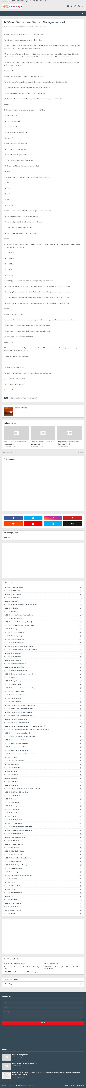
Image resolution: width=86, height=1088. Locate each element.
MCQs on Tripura (43, 882)
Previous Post (7, 452)
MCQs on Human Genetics (43, 702)
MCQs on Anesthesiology (43, 591)
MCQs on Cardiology (43, 629)
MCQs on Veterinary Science (43, 893)
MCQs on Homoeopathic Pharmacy (43, 695)
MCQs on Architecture (43, 601)
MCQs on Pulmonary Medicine (43, 844)
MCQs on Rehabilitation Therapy (43, 851)
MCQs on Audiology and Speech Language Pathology (43, 605)
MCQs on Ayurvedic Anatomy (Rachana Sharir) (43, 615)
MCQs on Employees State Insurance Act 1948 (43, 674)
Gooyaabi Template (28, 1085)
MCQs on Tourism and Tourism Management (20, 26)
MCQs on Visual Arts (43, 900)
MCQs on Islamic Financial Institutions (43, 750)
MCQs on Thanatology (43, 872)
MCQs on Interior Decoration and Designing (43, 733)
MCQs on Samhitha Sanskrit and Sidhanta (43, 858)
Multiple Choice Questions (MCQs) (14, 963)
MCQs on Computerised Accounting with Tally (43, 646)
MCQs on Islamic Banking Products (43, 740)
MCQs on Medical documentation (43, 761)
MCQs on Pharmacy (43, 816)
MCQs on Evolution (43, 677)
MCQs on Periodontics (43, 813)
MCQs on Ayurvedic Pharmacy (43, 618)
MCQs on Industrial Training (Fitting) (43, 719)
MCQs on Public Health (43, 841)
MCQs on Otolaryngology (43, 806)
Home (66, 1085)
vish (25, 408)
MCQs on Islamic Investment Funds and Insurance (43, 754)
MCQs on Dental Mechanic (43, 660)
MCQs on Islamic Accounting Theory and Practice (43, 736)
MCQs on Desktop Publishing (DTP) (43, 664)
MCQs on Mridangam (43, 771)
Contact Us (80, 1085)
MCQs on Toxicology (43, 879)
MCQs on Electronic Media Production (43, 670)
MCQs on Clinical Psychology (43, 636)
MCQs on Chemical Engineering (43, 632)
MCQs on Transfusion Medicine (43, 587)
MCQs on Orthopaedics (43, 802)
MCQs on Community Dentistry (43, 639)
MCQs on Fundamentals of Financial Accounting (43, 688)
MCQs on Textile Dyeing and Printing (43, 865)
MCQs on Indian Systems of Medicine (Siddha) (43, 716)
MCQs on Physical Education (43, 823)
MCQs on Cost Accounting (43, 653)
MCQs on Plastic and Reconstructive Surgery (43, 830)
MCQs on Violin (43, 896)
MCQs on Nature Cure (43, 778)
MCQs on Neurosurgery (43, 785)
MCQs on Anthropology (43, 598)
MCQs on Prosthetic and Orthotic (43, 837)
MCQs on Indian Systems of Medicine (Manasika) (43, 705)
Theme (11, 1085)
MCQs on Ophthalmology (43, 795)
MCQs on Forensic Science (43, 684)
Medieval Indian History (43, 907)
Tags (16, 979)
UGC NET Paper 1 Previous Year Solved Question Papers (21, 972)
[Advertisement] (43, 560)
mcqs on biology (43, 913)
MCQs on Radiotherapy (43, 847)
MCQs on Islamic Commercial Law (43, 747)
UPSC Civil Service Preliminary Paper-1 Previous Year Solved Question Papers (62, 967)
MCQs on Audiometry (43, 608)
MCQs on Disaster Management (43, 667)
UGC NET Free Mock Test (51, 963)
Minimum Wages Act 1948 (43, 910)
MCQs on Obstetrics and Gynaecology (43, 792)
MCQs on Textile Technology (43, 868)
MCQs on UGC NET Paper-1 (43, 886)
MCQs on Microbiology (43, 764)
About (72, 1085)
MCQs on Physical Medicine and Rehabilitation (43, 827)
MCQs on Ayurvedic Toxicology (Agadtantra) (43, 622)
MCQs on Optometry (43, 799)
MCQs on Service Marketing (43, 861)
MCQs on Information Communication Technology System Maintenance (43, 729)
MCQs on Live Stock (43, 757)
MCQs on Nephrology (43, 782)
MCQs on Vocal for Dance (43, 903)
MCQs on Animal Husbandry (43, 594)
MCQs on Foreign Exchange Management (43, 681)
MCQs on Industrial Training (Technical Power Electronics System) (43, 726)
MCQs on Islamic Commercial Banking (43, 743)
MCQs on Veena (43, 889)
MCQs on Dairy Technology (43, 657)
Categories (8, 979)
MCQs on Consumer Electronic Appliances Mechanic (43, 650)
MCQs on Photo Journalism (43, 820)
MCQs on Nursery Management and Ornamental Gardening (43, 788)
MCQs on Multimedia (43, 775)
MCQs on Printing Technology (43, 834)
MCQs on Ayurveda (43, 611)
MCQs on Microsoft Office (43, 768)
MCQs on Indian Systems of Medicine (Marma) (43, 709)
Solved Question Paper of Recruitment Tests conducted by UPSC (21, 967)
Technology (43, 984)
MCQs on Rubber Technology (43, 854)
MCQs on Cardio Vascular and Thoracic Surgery (43, 625)
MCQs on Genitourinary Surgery (43, 691)
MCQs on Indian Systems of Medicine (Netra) (43, 712)
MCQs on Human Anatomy (43, 698)
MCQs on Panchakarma (43, 809)
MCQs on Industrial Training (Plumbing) (43, 723)
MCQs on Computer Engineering (43, 643)
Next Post (79, 452)
